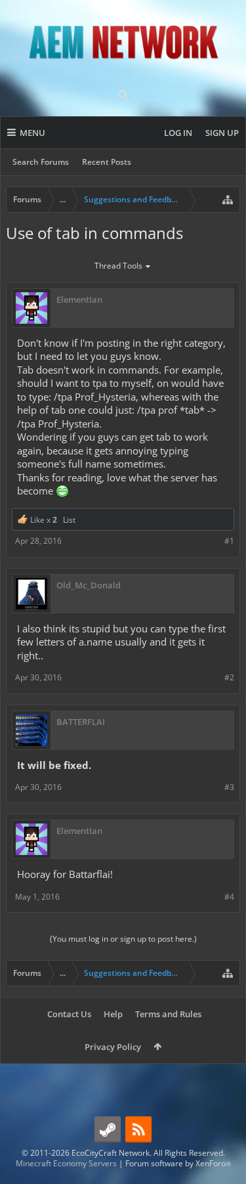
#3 (229, 787)
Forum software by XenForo (178, 1163)
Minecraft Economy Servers (66, 1163)
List (69, 519)
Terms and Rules (168, 1014)
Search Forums (40, 161)
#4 (229, 897)
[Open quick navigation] (227, 199)
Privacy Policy (113, 1047)
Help (113, 1014)
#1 (229, 541)
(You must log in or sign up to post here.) (123, 938)
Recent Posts (106, 161)
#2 (229, 677)
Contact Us (69, 1014)
